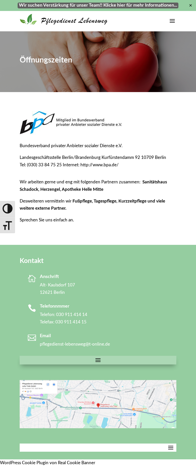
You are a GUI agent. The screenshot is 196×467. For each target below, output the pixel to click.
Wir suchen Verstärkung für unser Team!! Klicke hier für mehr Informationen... (98, 5)
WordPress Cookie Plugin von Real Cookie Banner (47, 463)
